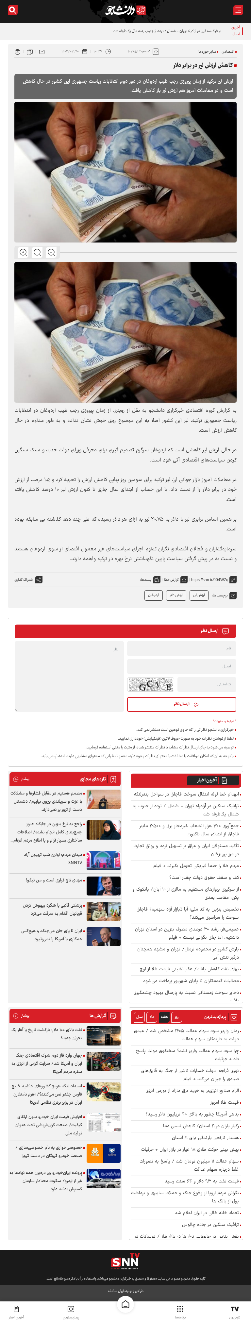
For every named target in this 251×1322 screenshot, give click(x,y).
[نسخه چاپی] (17, 51)
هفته (164, 1017)
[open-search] (13, 10)
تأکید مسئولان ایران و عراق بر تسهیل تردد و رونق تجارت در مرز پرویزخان (186, 850)
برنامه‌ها (180, 1317)
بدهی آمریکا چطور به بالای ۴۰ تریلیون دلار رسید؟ (192, 1115)
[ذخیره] (29, 51)
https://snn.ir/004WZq (209, 579)
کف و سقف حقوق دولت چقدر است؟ (204, 878)
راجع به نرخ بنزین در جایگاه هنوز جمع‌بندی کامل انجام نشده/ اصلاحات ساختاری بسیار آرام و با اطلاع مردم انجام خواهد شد (47, 832)
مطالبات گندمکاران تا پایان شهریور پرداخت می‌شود (191, 981)
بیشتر (21, 779)
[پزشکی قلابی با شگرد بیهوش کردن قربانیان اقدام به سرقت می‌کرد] (104, 911)
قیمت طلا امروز (224, 1103)
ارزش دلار (176, 595)
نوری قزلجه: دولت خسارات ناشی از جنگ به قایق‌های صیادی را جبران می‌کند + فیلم (190, 1075)
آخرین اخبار (207, 780)
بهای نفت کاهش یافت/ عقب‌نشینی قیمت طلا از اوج (189, 969)
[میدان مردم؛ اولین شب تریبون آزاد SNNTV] (104, 860)
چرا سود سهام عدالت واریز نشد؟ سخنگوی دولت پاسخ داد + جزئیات (187, 1055)
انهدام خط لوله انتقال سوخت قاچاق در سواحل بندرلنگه (186, 795)
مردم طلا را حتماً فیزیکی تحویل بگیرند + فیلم (196, 866)
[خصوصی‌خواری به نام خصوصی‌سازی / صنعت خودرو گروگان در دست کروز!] (104, 1153)
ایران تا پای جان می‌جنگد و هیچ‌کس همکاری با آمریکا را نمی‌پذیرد (51, 935)
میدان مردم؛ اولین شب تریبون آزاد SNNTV (53, 859)
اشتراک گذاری (24, 580)
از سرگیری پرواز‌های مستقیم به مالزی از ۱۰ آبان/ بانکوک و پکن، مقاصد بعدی (185, 894)
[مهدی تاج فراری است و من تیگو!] (104, 886)
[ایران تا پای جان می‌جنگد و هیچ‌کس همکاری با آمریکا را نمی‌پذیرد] (104, 936)
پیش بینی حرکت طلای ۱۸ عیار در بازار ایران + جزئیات (190, 1150)
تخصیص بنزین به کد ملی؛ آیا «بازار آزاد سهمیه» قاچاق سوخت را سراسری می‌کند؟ (188, 914)
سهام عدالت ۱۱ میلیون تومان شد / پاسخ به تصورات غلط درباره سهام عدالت (189, 1166)
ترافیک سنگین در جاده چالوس (210, 1225)
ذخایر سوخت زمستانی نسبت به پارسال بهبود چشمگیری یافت (186, 997)
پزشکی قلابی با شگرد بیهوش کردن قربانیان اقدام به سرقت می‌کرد (52, 910)
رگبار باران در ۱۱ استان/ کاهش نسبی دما (201, 1126)
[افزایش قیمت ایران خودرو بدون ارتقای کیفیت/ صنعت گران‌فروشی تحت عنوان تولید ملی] (104, 1122)
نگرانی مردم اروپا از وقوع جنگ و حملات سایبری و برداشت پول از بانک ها (185, 1197)
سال (139, 1017)
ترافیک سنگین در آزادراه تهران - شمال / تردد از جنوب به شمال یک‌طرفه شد (167, 31)
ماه (152, 1017)
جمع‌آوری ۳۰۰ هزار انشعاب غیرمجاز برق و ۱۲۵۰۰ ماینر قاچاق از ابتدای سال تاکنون (189, 830)
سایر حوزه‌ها (207, 51)
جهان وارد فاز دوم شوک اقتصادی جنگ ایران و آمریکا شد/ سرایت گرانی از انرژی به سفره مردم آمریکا (46, 1064)
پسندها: (146, 580)
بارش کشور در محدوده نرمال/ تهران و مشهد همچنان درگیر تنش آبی (188, 953)
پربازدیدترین (71, 1317)
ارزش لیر (199, 595)
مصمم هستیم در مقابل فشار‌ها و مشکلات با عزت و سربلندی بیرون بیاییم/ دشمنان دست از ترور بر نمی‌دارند (46, 802)
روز (176, 1017)
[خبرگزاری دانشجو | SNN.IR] (125, 10)
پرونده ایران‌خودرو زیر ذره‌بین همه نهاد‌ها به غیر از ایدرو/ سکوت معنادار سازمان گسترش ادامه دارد (45, 1181)
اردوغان (153, 595)
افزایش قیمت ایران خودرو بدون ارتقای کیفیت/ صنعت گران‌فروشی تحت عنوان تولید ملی (48, 1125)
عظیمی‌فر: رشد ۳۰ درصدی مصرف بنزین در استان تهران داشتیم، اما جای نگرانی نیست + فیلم (187, 934)
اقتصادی (228, 51)
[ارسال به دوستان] (42, 51)
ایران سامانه (116, 1291)
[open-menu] (238, 10)
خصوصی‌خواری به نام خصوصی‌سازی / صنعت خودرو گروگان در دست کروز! (48, 1152)
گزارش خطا (171, 580)
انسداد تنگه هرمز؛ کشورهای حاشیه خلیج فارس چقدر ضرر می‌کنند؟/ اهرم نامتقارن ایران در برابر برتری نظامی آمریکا (47, 1094)
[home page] (125, 1304)
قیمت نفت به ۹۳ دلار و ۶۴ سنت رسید (202, 1182)
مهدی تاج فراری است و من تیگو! (54, 880)
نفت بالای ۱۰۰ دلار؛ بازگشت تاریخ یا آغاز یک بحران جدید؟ (46, 1034)
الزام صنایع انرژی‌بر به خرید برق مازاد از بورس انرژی (192, 1091)
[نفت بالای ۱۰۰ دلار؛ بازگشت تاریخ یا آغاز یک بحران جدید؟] (104, 1036)
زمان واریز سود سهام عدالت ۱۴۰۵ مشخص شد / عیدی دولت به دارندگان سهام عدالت (186, 1035)
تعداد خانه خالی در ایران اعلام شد (207, 1213)
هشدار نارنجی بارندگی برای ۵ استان (205, 1138)
